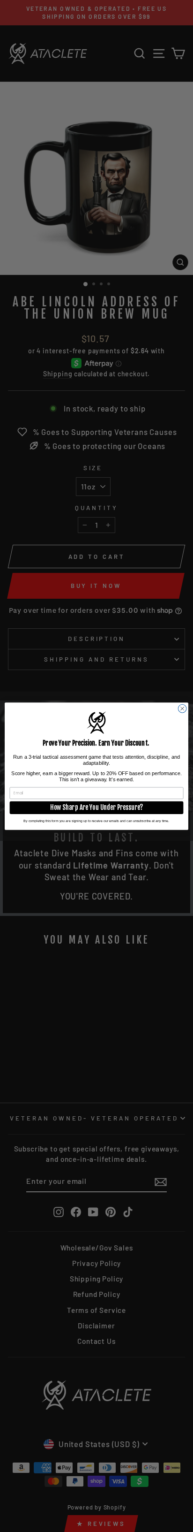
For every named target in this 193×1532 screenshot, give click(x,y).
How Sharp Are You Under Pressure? (96, 807)
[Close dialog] (182, 708)
